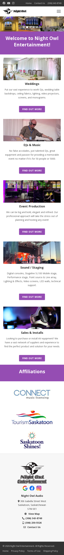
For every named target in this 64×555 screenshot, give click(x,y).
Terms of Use (34, 550)
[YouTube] (8, 3)
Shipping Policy (50, 550)
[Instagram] (13, 3)
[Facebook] (4, 3)
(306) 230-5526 (33, 522)
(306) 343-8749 (54, 3)
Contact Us (39, 3)
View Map (34, 513)
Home (29, 3)
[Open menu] (58, 11)
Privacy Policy (18, 550)
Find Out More (32, 109)
